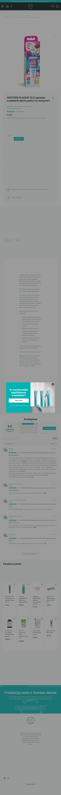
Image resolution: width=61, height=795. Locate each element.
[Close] (53, 384)
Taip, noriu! (18, 400)
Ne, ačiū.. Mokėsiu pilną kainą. (18, 405)
